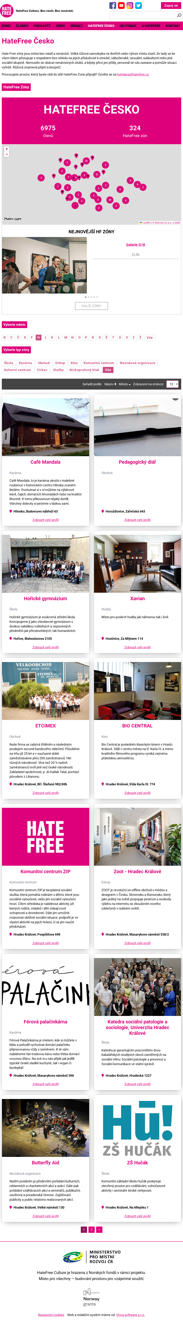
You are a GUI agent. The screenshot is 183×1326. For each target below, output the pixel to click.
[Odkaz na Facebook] (112, 5)
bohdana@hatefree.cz (133, 74)
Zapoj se (171, 5)
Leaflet (146, 222)
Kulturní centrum (17, 370)
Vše (150, 337)
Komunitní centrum (99, 363)
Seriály (76, 26)
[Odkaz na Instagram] (130, 5)
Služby (58, 370)
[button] (67, 198)
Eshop (60, 363)
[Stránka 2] (99, 1230)
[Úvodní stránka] (37, 11)
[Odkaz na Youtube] (121, 5)
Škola (8, 363)
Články (22, 26)
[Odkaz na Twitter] (138, 5)
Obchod (44, 363)
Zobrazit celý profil (46, 520)
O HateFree (151, 26)
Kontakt (173, 26)
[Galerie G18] (47, 265)
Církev (42, 370)
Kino (74, 363)
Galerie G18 (135, 245)
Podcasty (42, 26)
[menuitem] (22, 26)
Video (60, 26)
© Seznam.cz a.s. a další (166, 222)
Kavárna (25, 363)
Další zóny (92, 306)
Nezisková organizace (137, 363)
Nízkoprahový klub (84, 370)
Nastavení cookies (51, 1315)
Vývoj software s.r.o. (130, 1315)
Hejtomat (128, 26)
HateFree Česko (101, 26)
